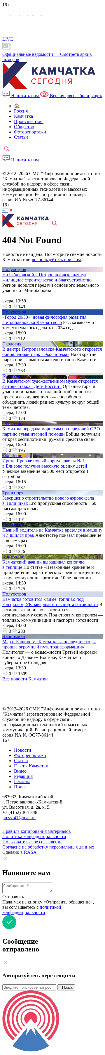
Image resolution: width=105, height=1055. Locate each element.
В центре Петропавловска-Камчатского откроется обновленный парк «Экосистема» (52, 352)
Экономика (13, 636)
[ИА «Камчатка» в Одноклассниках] (31, 13)
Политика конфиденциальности (34, 836)
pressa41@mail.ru (19, 817)
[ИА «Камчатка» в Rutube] (38, 13)
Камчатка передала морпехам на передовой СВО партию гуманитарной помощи (51, 431)
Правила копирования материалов (36, 831)
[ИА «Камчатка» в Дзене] (45, 168)
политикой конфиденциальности (31, 910)
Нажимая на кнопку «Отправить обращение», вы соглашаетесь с (48, 907)
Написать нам (25, 95)
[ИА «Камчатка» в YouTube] (28, 168)
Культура (11, 375)
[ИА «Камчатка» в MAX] (6, 13)
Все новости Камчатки (25, 678)
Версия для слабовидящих (75, 95)
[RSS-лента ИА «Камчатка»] (52, 168)
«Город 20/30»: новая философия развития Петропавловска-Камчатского (44, 320)
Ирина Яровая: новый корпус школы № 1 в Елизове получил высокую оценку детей (44, 463)
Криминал (12, 556)
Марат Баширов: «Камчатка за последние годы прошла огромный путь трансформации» (49, 644)
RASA (30, 852)
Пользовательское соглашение (32, 841)
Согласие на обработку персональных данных (48, 846)
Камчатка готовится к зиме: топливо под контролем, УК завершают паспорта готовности (50, 602)
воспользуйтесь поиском (56, 259)
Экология (11, 343)
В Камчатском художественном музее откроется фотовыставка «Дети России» (50, 384)
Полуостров (14, 269)
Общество (12, 423)
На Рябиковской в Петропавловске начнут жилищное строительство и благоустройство (47, 277)
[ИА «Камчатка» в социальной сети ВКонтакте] (24, 13)
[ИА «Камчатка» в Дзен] (45, 13)
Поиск (66, 987)
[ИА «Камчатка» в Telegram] (15, 13)
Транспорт (12, 492)
